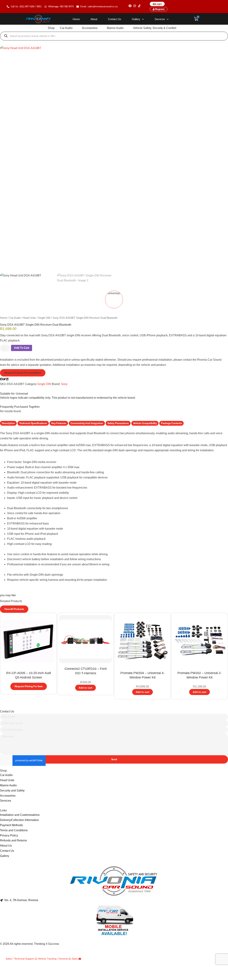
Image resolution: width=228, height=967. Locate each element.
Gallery (136, 19)
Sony (64, 384)
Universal (22, 393)
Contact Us (114, 19)
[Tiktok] (139, 5)
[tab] (8, 423)
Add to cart (21, 347)
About (93, 19)
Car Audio (15, 317)
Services (160, 19)
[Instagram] (134, 5)
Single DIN (44, 317)
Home (76, 19)
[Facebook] (130, 5)
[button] (68, 28)
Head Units (29, 317)
